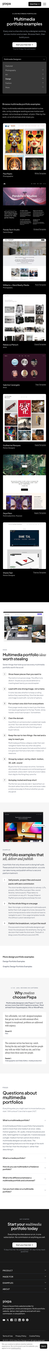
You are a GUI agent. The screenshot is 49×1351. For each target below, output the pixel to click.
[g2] (27, 1320)
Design (8, 79)
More (7, 87)
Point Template (40, 285)
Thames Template (39, 572)
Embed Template (40, 229)
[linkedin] (19, 1320)
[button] (24, 1120)
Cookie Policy (34, 1336)
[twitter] (8, 1320)
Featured (9, 66)
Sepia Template (40, 445)
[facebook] (11, 1320)
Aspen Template (40, 513)
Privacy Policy (21, 1336)
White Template (40, 173)
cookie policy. (16, 1348)
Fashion (8, 83)
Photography (10, 70)
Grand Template (40, 344)
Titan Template (40, 385)
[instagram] (15, 1320)
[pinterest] (23, 1320)
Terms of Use (8, 1336)
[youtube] (4, 1320)
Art (6, 75)
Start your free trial (23, 45)
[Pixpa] (6, 3)
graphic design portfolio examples (17, 966)
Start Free (33, 4)
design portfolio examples (14, 961)
